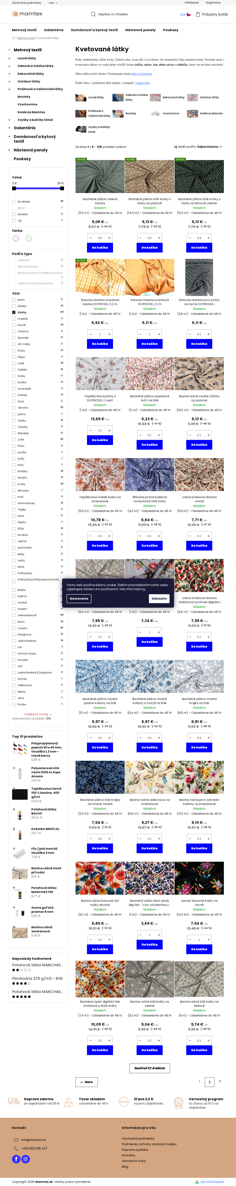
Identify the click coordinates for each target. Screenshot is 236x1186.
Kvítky (40, 484)
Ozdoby (40, 427)
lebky (40, 554)
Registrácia (213, 2)
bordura (40, 535)
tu (143, 589)
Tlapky (40, 509)
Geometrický (40, 503)
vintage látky (142, 82)
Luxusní (40, 628)
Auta (40, 401)
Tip (40, 221)
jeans (40, 300)
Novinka (40, 214)
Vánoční (40, 408)
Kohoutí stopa (40, 653)
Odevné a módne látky (36, 66)
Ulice (40, 698)
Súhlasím (159, 598)
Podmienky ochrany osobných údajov (149, 1144)
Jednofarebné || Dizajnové (40, 672)
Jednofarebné (40, 641)
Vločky (40, 420)
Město (40, 692)
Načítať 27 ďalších (150, 1068)
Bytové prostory (40, 266)
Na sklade (40, 201)
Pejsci (40, 357)
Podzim (40, 609)
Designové (40, 634)
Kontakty (128, 1155)
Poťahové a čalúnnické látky (40, 89)
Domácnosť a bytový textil (35, 139)
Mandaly (40, 433)
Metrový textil (28, 50)
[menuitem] (24, 30)
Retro (40, 622)
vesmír (40, 541)
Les (40, 647)
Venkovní (40, 260)
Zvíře (40, 439)
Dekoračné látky (31, 74)
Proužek (40, 660)
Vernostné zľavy (134, 1161)
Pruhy (40, 350)
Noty (40, 465)
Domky (40, 679)
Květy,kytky (40, 573)
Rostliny (40, 471)
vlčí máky (40, 344)
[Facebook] (16, 1159)
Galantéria (24, 128)
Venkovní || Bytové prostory (40, 283)
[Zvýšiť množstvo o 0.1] (109, 238)
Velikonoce (40, 685)
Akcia (40, 208)
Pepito (40, 522)
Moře (40, 567)
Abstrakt (40, 338)
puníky (40, 452)
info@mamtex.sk (33, 1140)
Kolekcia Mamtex (31, 112)
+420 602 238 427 (34, 1148)
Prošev (40, 704)
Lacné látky (27, 58)
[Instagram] (25, 1159)
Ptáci (40, 446)
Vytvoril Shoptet (212, 1182)
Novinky (24, 97)
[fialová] (16, 239)
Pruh (40, 497)
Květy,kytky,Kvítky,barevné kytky (40, 581)
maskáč (40, 319)
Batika (40, 590)
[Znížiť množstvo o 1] (90, 334)
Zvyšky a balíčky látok (35, 120)
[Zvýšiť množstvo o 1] (109, 334)
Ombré (40, 602)
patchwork (40, 547)
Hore (89, 1082)
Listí (40, 666)
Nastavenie (79, 598)
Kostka (40, 382)
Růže (40, 528)
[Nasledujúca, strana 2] (210, 1082)
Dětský (40, 306)
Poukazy (22, 159)
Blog (125, 1167)
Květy (41, 312)
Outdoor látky (29, 81)
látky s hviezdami (142, 73)
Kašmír (40, 596)
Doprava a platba (135, 1150)
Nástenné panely (31, 150)
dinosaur (40, 490)
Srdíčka (40, 370)
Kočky (40, 376)
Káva (40, 516)
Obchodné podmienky (26, 3)
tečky (40, 560)
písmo (40, 414)
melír (40, 363)
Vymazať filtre (36, 714)
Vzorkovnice (27, 104)
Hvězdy (40, 395)
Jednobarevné (41, 615)
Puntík (40, 325)
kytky (40, 458)
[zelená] (29, 239)
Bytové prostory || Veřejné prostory (40, 275)
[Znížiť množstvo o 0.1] (90, 238)
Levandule (40, 389)
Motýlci (40, 478)
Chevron (40, 331)
